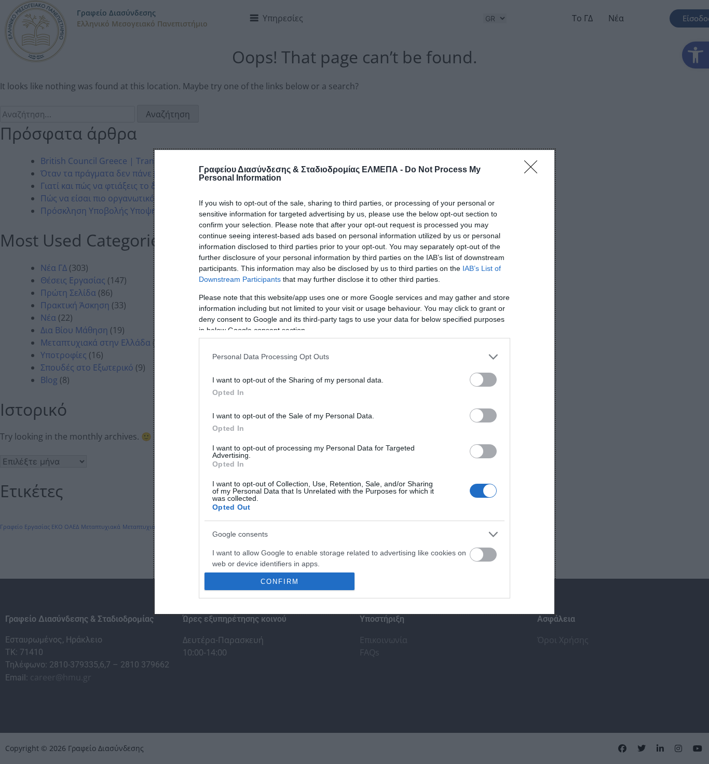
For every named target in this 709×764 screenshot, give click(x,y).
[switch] (483, 380)
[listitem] (354, 356)
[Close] (534, 170)
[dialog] (354, 382)
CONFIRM (280, 581)
